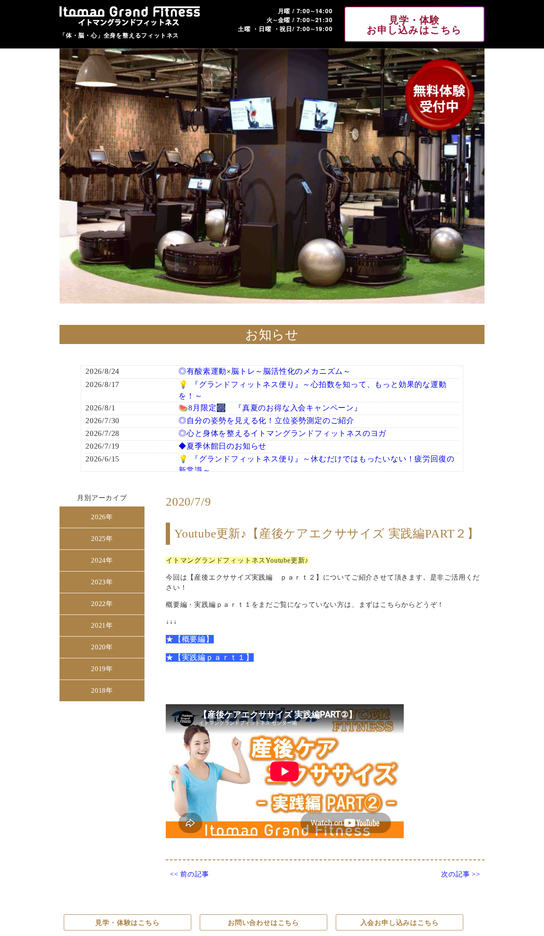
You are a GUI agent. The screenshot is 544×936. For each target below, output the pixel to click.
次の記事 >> (460, 874)
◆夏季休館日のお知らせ (222, 446)
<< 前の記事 (189, 874)
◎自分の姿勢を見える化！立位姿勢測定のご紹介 (266, 420)
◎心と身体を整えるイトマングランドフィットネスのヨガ (282, 433)
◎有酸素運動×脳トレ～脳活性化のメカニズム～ (264, 371)
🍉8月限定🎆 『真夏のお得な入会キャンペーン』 (270, 408)
